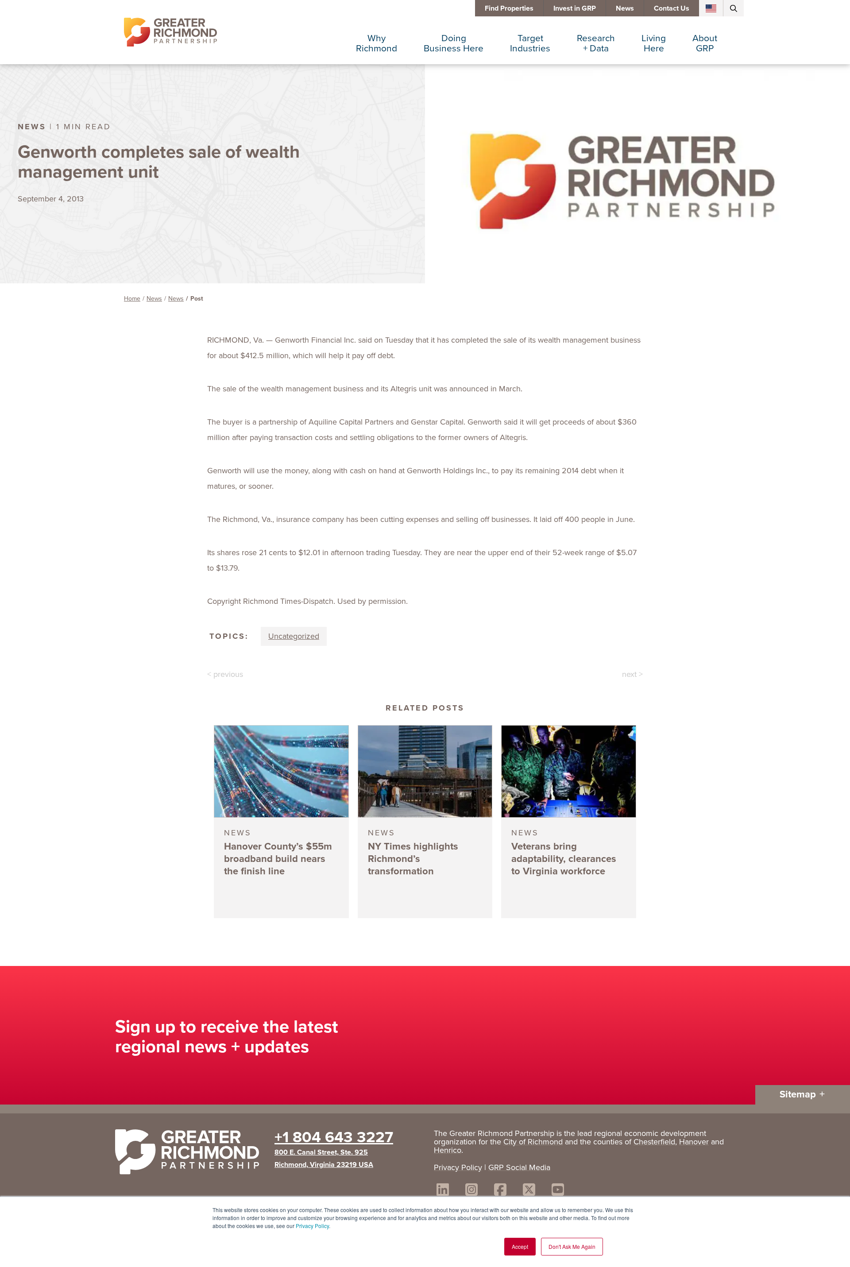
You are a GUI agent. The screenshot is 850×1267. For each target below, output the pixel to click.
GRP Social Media (519, 1167)
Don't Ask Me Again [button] (572, 1246)
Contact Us (671, 8)
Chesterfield (654, 1141)
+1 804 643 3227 (333, 1136)
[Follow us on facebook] (500, 1191)
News (625, 8)
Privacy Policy (312, 1225)
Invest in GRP (574, 8)
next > (632, 674)
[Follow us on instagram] (471, 1191)
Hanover (694, 1141)
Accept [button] (520, 1246)
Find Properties (509, 8)
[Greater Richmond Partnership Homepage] (170, 32)
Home (132, 298)
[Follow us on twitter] (529, 1191)
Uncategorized (293, 636)
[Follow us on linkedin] (443, 1191)
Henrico (447, 1150)
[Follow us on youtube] (558, 1191)
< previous (225, 674)
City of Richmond (533, 1141)
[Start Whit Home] (190, 1153)
